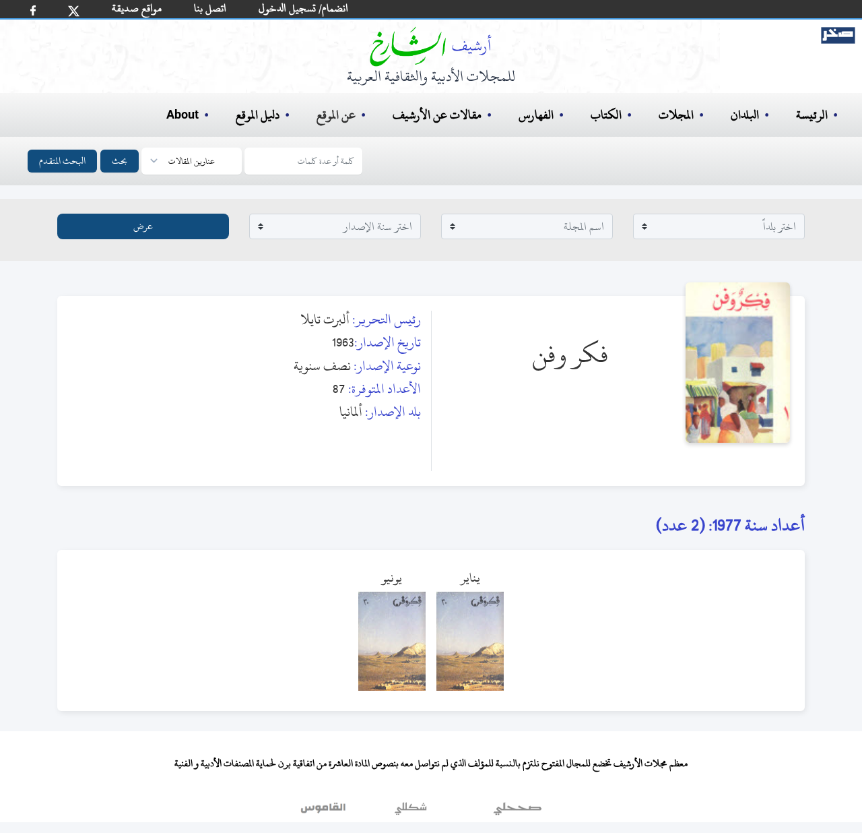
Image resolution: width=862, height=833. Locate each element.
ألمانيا (350, 411)
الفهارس (536, 115)
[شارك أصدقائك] (33, 10)
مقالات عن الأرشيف (437, 115)
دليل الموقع (257, 115)
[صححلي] (517, 812)
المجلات (676, 115)
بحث (119, 161)
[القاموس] (325, 812)
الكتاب (606, 115)
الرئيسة (812, 115)
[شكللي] (411, 812)
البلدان (745, 115)
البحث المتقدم (62, 161)
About (182, 115)
